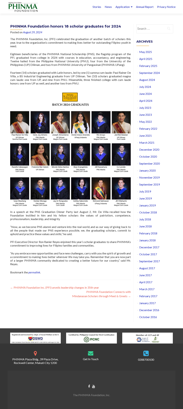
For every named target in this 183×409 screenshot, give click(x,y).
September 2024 (149, 72)
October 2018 (148, 212)
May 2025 (145, 51)
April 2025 (145, 58)
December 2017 (149, 247)
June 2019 (145, 198)
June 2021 (145, 135)
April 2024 (145, 100)
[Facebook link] (89, 386)
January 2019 (147, 205)
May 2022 (145, 121)
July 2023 (145, 107)
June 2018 (145, 226)
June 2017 (145, 275)
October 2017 (148, 254)
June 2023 (145, 114)
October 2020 (148, 156)
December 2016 (149, 310)
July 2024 (145, 86)
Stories (97, 6)
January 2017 (147, 303)
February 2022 (148, 128)
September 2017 (149, 261)
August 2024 (147, 79)
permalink (34, 272)
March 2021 (146, 142)
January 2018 (147, 240)
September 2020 (149, 163)
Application (122, 6)
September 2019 (149, 184)
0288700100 (146, 359)
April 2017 (145, 282)
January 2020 (147, 170)
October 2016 (148, 317)
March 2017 (146, 289)
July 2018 (145, 219)
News (108, 6)
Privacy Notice (166, 6)
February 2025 (148, 65)
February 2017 (148, 296)
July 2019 (145, 191)
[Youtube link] (93, 386)
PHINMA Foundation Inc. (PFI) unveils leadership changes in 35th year (55, 287)
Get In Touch (90, 359)
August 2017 (147, 268)
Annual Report (145, 6)
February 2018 (148, 233)
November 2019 (149, 177)
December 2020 (149, 149)
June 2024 (145, 93)
